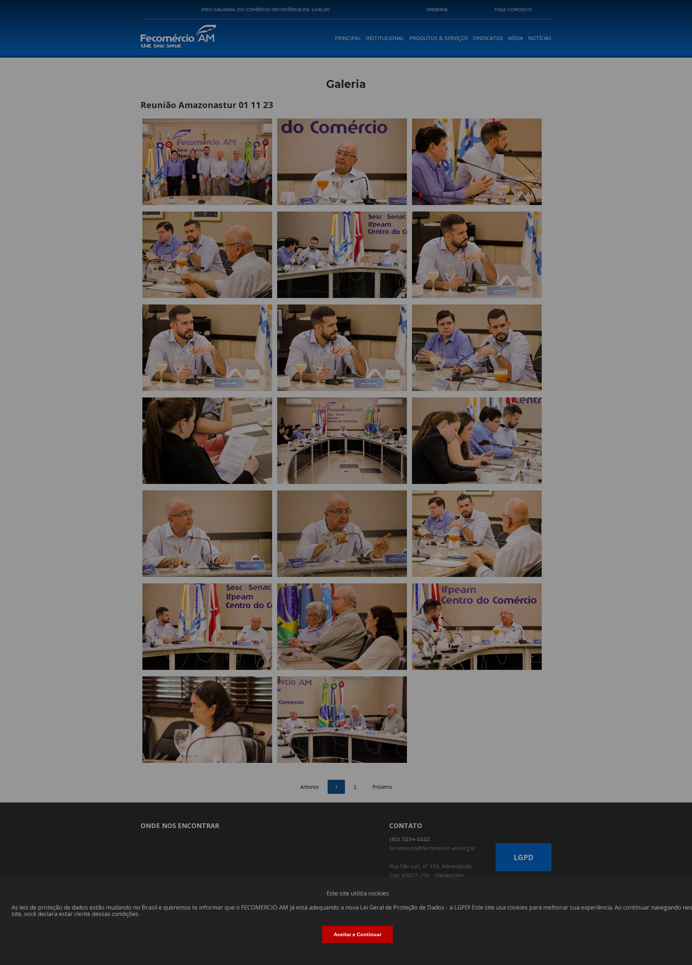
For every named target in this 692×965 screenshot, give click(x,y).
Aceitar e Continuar (357, 934)
